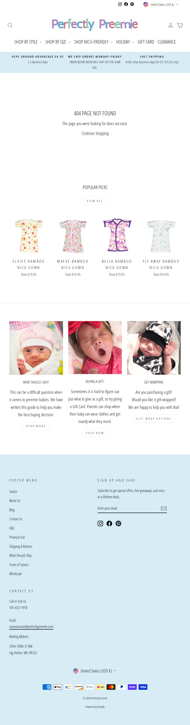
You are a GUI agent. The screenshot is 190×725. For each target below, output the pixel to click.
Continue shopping (95, 133)
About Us (14, 500)
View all (95, 201)
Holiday (123, 41)
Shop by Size (56, 41)
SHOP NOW (95, 433)
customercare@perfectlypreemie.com (31, 626)
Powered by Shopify (95, 707)
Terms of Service (18, 564)
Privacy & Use (17, 537)
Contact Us (15, 518)
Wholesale (15, 573)
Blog (12, 509)
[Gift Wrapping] (154, 348)
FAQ (11, 528)
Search (13, 491)
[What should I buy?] (36, 348)
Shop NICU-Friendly (91, 41)
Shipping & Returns (20, 546)
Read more (36, 426)
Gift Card (146, 41)
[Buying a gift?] (95, 347)
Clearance (167, 41)
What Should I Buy (20, 555)
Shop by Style (26, 41)
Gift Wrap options (154, 418)
